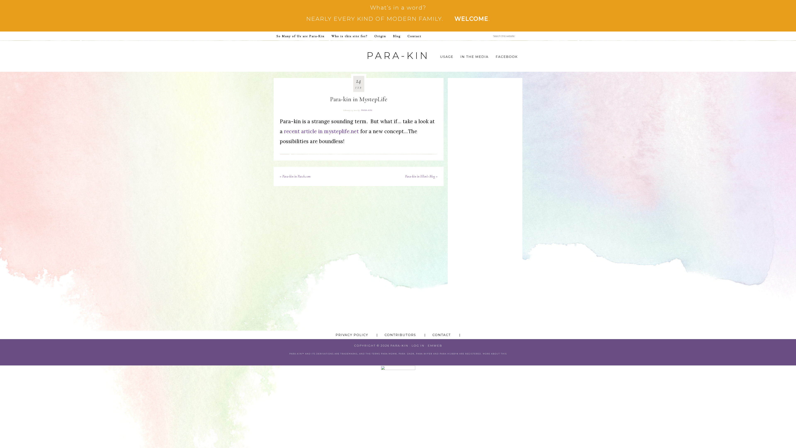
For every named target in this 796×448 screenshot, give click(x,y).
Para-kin (398, 55)
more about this (495, 354)
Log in (418, 345)
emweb (435, 345)
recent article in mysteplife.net (321, 131)
